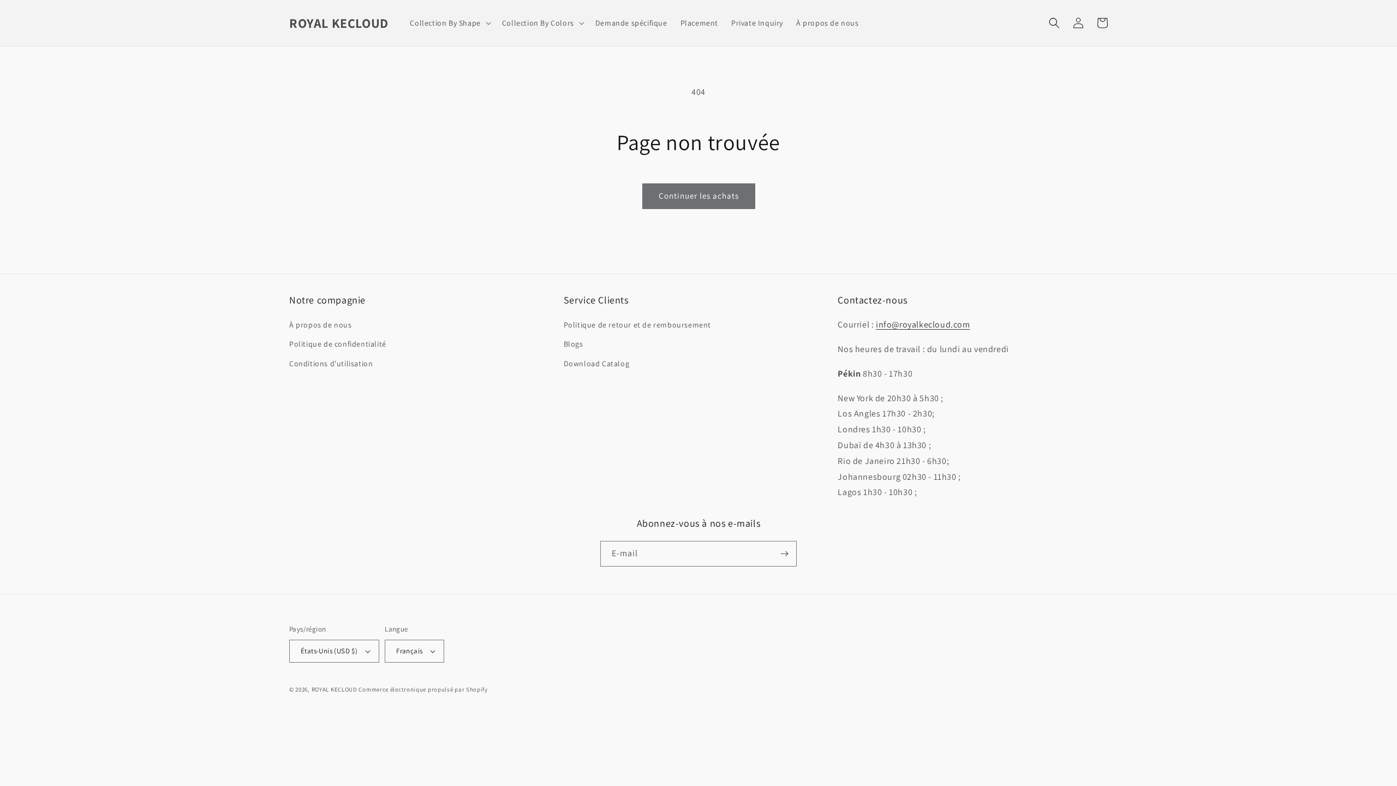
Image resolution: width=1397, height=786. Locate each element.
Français (409, 651)
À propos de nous (320, 325)
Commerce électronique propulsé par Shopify (423, 689)
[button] (449, 22)
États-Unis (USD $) (329, 651)
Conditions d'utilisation (331, 363)
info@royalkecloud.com (923, 324)
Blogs (573, 344)
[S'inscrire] (784, 554)
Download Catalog (597, 363)
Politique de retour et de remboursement (637, 325)
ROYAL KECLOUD (334, 689)
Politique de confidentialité (337, 344)
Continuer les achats (699, 195)
